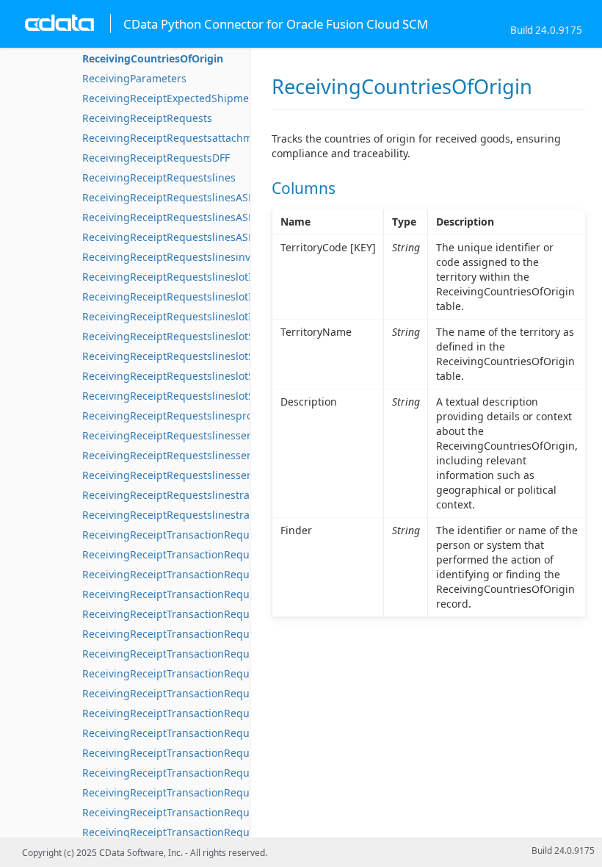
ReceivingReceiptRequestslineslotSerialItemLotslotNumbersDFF (238, 376)
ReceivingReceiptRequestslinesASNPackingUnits (201, 237)
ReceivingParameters (134, 78)
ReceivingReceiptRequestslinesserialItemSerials (200, 435)
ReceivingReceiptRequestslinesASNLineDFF (188, 217)
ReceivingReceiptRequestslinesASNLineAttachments (210, 197)
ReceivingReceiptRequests (147, 118)
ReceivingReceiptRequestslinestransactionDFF (195, 515)
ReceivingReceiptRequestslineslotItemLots (186, 277)
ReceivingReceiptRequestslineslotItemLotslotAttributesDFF (226, 296)
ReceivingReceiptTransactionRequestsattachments (206, 554)
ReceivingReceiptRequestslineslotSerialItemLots (200, 336)
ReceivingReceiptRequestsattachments (178, 138)
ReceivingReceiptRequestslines (159, 177)
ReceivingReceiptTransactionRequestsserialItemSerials (217, 812)
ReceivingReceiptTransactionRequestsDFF (184, 574)
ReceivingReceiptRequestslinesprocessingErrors (201, 415)
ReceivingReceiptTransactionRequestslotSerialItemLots (217, 673)
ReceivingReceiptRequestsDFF (156, 158)
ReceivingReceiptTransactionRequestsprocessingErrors (218, 792)
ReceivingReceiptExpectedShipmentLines (183, 98)
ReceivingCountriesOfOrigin (152, 58)
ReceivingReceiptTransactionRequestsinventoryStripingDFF (227, 594)
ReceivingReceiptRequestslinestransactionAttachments (218, 495)
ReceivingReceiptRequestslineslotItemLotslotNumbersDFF (224, 316)
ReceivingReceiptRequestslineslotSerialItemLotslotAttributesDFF (240, 356)
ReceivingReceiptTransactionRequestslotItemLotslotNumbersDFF (241, 654)
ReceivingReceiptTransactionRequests (175, 535)
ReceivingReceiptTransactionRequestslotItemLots (203, 614)
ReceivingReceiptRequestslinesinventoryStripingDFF (210, 257)
